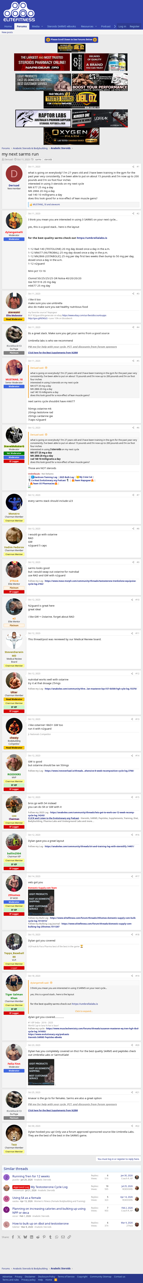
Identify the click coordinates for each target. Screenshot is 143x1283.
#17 (137, 876)
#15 (137, 797)
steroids (48, 159)
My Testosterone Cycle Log (49, 1187)
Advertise (7, 1276)
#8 (138, 528)
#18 (137, 934)
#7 (138, 495)
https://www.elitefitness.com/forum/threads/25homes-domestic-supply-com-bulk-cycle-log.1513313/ (82, 919)
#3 (138, 293)
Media (35, 26)
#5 (138, 360)
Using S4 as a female (26, 1198)
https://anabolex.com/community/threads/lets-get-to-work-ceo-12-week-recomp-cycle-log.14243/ (81, 814)
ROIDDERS (127, 1189)
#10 (137, 599)
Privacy (18, 1276)
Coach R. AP (127, 1178)
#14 (137, 755)
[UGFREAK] (100, 117)
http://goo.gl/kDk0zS (38, 318)
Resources (87, 26)
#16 (137, 834)
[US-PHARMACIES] (100, 81)
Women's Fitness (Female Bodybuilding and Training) (59, 1201)
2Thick (129, 1225)
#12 (137, 673)
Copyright (82, 1276)
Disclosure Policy (46, 1276)
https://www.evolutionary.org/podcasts (48, 1034)
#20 (137, 1045)
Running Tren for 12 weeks (31, 1176)
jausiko (15, 1179)
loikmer (16, 1226)
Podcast (106, 26)
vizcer (15, 1216)
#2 (138, 213)
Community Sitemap (100, 1276)
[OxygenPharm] (71, 135)
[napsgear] (42, 61)
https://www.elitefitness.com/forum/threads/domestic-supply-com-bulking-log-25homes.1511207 (80, 925)
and (46, 204)
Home (8, 26)
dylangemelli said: (39, 982)
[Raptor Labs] (43, 117)
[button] (42, 26)
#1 (138, 166)
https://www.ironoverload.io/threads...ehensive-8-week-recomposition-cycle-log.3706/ (89, 770)
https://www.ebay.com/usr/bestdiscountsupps (84, 315)
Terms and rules (10, 1279)
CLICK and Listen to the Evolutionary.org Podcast (53, 818)
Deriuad (9, 159)
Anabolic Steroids (42, 1179)
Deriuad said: (37, 367)
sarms (38, 159)
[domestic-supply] (43, 81)
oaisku (15, 1201)
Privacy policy (28, 1279)
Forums (22, 26)
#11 (137, 633)
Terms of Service (66, 1276)
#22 (137, 1125)
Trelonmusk (18, 1190)
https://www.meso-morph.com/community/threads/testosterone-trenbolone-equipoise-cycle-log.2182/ (82, 582)
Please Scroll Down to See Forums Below (71, 39)
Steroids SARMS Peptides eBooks (45, 1037)
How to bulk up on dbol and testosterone (40, 1223)
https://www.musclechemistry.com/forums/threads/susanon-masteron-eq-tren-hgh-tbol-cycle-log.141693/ (83, 1030)
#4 (138, 327)
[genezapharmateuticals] (99, 61)
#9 (138, 562)
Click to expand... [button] (84, 1011)
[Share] (133, 167)
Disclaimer (30, 1276)
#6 (138, 427)
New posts (7, 32)
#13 (137, 719)
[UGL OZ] (71, 98)
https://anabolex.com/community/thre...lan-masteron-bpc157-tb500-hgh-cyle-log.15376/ (91, 688)
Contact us (119, 1276)
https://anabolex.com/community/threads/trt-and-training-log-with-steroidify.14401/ (89, 846)
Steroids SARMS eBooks (61, 26)
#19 (137, 975)
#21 (137, 1092)
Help (40, 1279)
